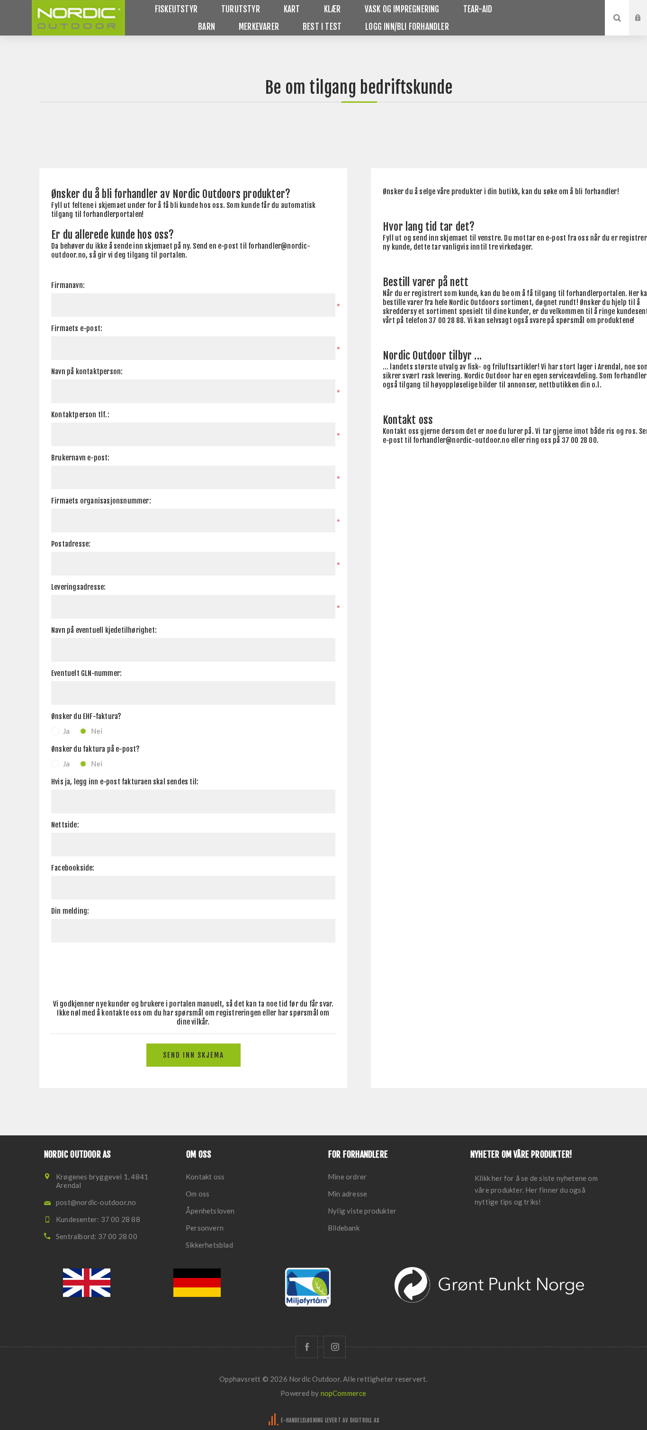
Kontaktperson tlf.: (80, 414)
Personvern (205, 1227)
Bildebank (343, 1227)
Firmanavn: (68, 285)
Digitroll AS (364, 1420)
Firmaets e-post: (76, 328)
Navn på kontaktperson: (87, 371)
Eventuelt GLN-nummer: (86, 673)
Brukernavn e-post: (80, 457)
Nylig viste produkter (362, 1210)
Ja (66, 731)
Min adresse (347, 1193)
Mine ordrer (347, 1176)
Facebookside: (73, 867)
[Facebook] (307, 1347)
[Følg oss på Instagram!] (335, 1347)
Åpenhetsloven (210, 1210)
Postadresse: (70, 544)
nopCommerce (344, 1393)
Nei (96, 731)
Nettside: (65, 824)
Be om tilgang (645, 27)
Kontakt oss (205, 1176)
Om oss (197, 1193)
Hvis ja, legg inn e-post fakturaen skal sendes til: (124, 781)
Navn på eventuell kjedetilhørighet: (104, 630)
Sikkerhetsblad (209, 1245)
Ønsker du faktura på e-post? (95, 749)
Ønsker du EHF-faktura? (86, 716)
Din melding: (70, 911)
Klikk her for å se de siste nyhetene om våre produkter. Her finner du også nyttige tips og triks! (536, 1190)
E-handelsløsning (302, 1420)
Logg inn (645, 9)
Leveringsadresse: (78, 587)
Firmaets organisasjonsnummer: (101, 500)
